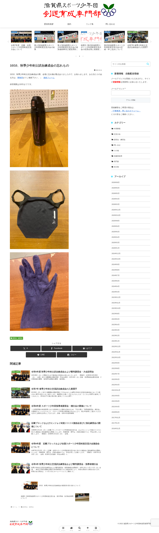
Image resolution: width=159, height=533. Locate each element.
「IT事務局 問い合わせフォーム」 (126, 111)
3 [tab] (83, 56)
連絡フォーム (49, 78)
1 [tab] (76, 56)
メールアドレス (118, 89)
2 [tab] (79, 56)
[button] (72, 354)
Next (151, 42)
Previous (8, 42)
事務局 (20, 78)
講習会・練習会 (17, 338)
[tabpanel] (21, 41)
